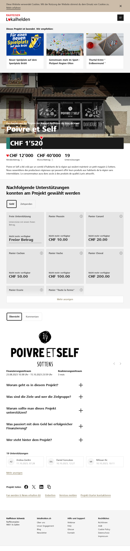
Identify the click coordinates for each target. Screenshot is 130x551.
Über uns (41, 522)
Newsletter (42, 533)
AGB (100, 526)
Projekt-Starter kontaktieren (96, 495)
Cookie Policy (104, 529)
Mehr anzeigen (65, 299)
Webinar (71, 522)
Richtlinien (103, 522)
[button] (120, 17)
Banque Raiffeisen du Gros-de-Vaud (60, 123)
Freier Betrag (21, 240)
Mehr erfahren (13, 7)
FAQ (69, 526)
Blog (39, 529)
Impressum (103, 536)
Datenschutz (103, 533)
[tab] (11, 204)
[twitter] (33, 487)
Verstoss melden (68, 495)
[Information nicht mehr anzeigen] (121, 6)
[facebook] (26, 487)
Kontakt (71, 533)
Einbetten (50, 495)
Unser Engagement (45, 526)
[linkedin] (41, 487)
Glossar (71, 529)
